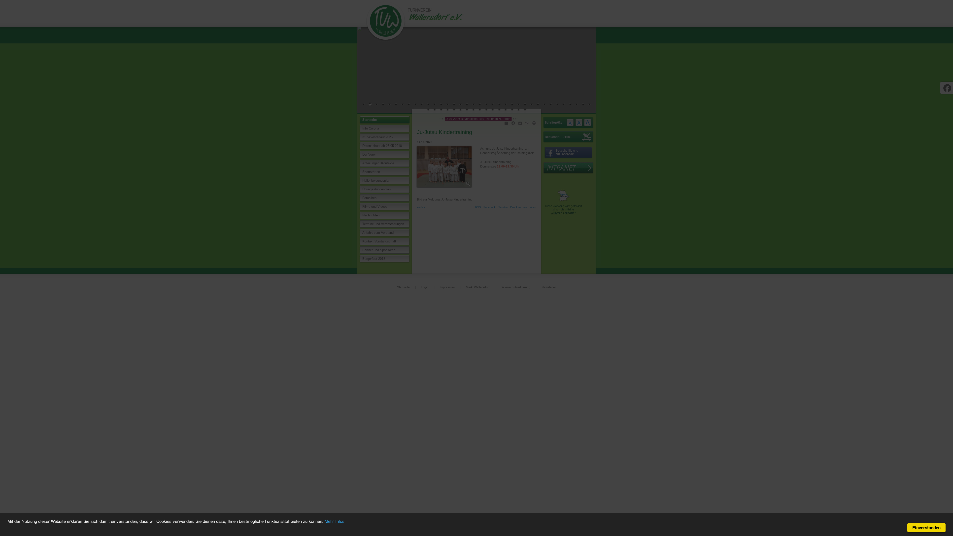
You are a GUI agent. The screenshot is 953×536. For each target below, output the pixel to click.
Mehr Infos (334, 521)
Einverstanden (926, 528)
